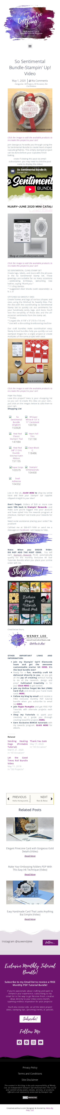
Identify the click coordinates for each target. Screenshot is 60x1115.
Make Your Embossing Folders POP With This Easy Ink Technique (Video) (30, 868)
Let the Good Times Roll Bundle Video (18, 760)
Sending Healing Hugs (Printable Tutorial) (18, 744)
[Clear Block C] (32, 449)
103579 (16, 470)
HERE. (42, 720)
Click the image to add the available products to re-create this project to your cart (30, 138)
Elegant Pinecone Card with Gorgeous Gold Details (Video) (30, 850)
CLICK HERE (28, 492)
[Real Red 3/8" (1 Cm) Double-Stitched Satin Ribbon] (16, 452)
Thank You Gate (38, 741)
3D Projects (28, 84)
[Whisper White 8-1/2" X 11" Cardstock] (32, 419)
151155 (16, 461)
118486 (32, 453)
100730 (32, 425)
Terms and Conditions (30, 1073)
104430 (32, 472)
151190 (32, 439)
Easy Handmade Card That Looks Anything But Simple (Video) (30, 913)
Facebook (24, 530)
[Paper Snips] (16, 467)
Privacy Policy (30, 1067)
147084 (16, 441)
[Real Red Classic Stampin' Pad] (16, 436)
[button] (30, 46)
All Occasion (39, 84)
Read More (30, 856)
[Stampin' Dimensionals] (32, 468)
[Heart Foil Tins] (32, 434)
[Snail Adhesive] (16, 479)
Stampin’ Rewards (37, 507)
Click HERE (23, 685)
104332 (16, 484)
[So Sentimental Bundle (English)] (16, 420)
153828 (16, 427)
